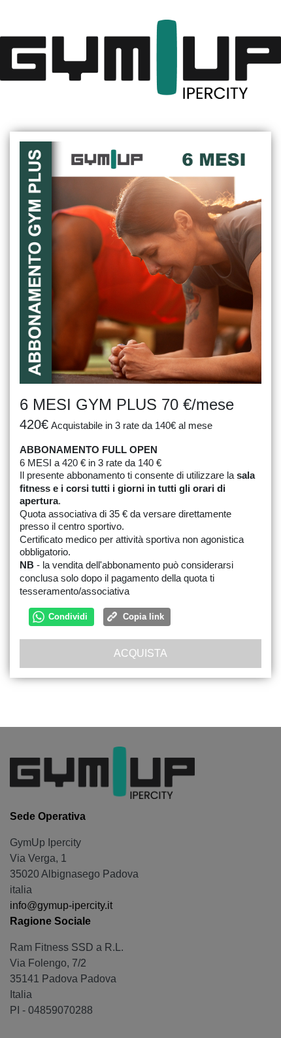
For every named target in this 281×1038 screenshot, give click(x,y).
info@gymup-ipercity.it (61, 905)
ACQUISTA (140, 653)
